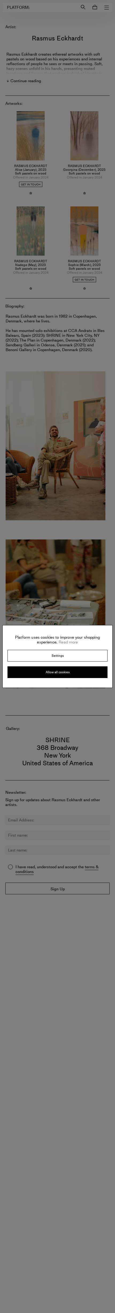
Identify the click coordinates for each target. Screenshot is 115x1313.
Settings (58, 655)
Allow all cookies (58, 672)
